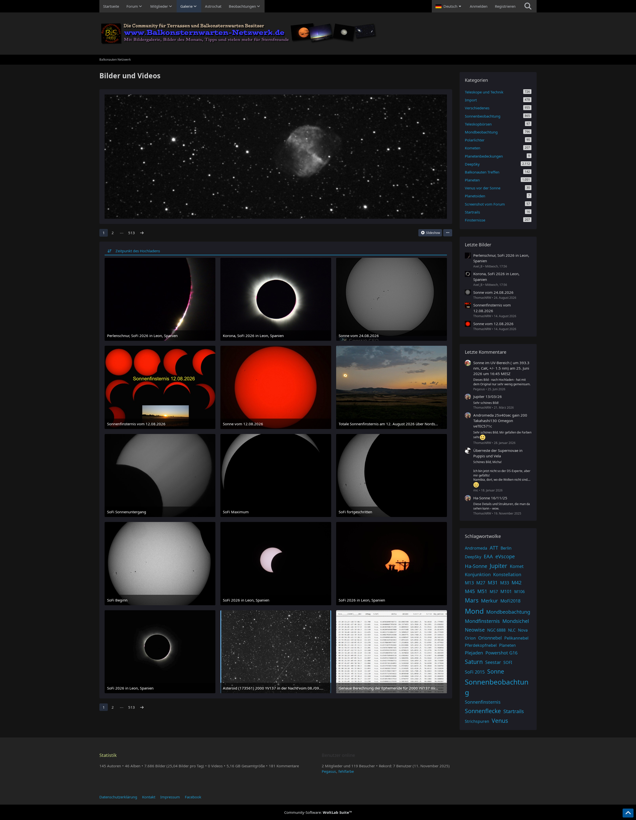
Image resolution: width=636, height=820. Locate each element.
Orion (470, 638)
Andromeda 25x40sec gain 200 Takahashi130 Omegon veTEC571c (500, 421)
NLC (512, 630)
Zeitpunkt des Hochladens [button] (138, 250)
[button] (449, 6)
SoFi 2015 (475, 672)
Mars (471, 600)
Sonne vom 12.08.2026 (493, 323)
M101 (506, 591)
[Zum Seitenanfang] (628, 813)
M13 (469, 583)
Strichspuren (477, 721)
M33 (504, 583)
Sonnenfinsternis (483, 702)
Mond (474, 611)
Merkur (489, 600)
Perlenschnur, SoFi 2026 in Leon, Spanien (501, 258)
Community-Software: (318, 812)
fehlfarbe (346, 771)
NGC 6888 (496, 630)
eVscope (505, 556)
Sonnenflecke (483, 711)
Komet (517, 566)
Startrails (513, 711)
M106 (519, 591)
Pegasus (329, 771)
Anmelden (478, 6)
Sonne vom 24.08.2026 (493, 292)
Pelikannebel (516, 638)
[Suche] (528, 6)
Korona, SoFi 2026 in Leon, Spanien (496, 276)
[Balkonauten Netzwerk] (318, 33)
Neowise (475, 629)
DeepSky (473, 557)
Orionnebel (490, 638)
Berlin (506, 548)
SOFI (507, 662)
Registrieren (505, 6)
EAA (488, 556)
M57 (494, 591)
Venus (500, 721)
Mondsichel (515, 621)
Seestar (493, 662)
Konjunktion (478, 574)
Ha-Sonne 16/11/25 (490, 497)
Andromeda (476, 548)
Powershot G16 (501, 653)
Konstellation (507, 574)
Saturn (474, 662)
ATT (494, 547)
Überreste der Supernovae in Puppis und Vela (497, 453)
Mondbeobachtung (508, 611)
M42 (516, 582)
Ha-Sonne (476, 566)
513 (131, 232)
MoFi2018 (510, 601)
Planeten (507, 645)
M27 (480, 583)
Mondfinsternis (482, 621)
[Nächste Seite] (141, 232)
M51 (482, 591)
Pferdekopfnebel (481, 645)
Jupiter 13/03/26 (487, 396)
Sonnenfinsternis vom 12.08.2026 (492, 307)
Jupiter (498, 566)
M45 (470, 591)
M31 (493, 582)
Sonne (495, 671)
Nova (523, 630)
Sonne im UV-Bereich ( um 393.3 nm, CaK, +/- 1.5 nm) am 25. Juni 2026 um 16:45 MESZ (501, 368)
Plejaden (474, 653)
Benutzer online (338, 755)
